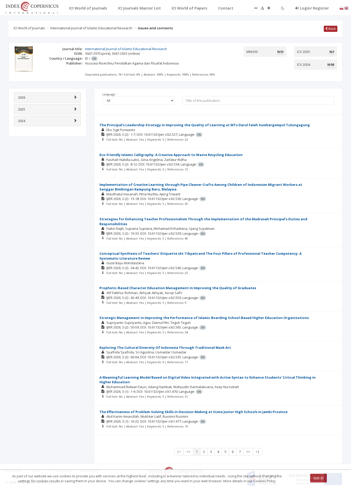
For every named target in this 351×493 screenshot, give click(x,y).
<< (188, 451)
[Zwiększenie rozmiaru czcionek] (271, 8)
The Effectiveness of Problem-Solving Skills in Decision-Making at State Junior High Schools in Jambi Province (193, 411)
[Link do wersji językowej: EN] (346, 7)
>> (248, 451)
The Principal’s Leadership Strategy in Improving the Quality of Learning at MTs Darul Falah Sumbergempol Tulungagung (204, 125)
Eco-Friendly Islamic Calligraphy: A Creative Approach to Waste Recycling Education (171, 154)
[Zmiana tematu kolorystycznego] (283, 8)
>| (258, 451)
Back (332, 28)
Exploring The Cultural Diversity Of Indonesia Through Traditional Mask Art (165, 347)
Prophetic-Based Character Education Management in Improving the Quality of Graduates (177, 288)
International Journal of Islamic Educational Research (91, 28)
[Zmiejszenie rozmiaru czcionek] (253, 8)
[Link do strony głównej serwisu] (32, 7)
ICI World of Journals (29, 28)
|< (179, 451)
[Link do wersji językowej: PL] (341, 7)
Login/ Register (314, 8)
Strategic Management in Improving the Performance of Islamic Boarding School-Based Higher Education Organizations (204, 317)
